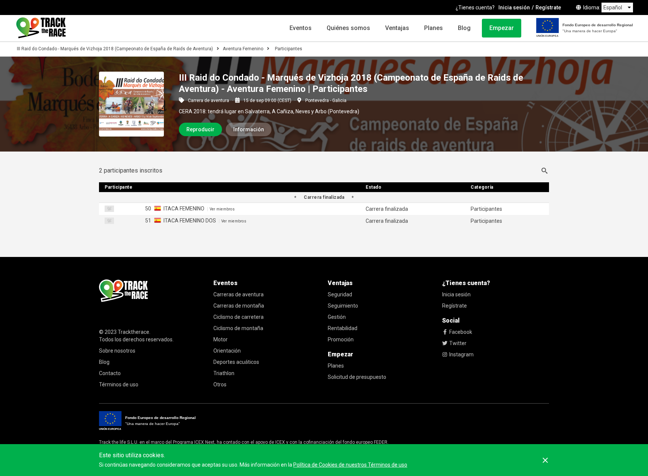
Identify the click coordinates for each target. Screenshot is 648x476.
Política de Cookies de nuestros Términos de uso (350, 465)
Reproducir (200, 129)
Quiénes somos (348, 28)
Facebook (460, 332)
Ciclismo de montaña (238, 328)
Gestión (337, 317)
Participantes (288, 48)
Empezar (501, 28)
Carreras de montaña (238, 306)
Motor (220, 339)
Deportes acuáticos (236, 362)
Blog (464, 28)
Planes (433, 28)
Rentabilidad (342, 328)
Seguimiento (343, 306)
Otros (219, 384)
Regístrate (548, 8)
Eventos (301, 28)
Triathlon (223, 373)
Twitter (457, 343)
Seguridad (340, 294)
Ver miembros (222, 209)
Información (248, 129)
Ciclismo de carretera (238, 317)
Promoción (341, 339)
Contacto (110, 373)
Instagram (461, 354)
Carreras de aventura (238, 294)
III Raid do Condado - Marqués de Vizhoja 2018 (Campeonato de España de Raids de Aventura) (115, 48)
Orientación (227, 351)
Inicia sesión (514, 8)
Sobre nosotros (117, 351)
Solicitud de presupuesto (357, 377)
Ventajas (397, 28)
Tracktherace (133, 332)
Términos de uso (118, 384)
